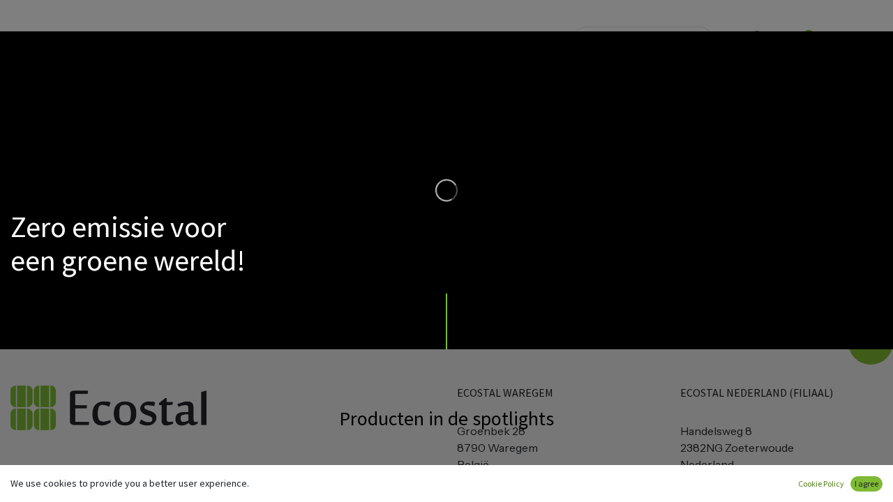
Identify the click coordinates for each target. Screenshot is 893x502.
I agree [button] (866, 483)
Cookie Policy (821, 483)
